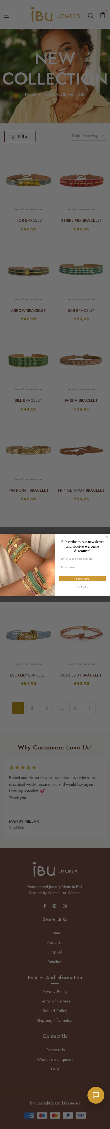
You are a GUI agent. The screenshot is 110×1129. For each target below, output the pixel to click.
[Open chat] (95, 1095)
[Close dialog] (107, 536)
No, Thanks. (82, 587)
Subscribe (82, 578)
